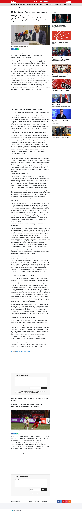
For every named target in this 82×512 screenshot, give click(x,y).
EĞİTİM (18, 4)
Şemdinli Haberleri (40, 506)
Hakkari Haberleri (28, 506)
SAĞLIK (52, 4)
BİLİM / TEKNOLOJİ (58, 4)
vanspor (25, 453)
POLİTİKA (22, 4)
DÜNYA (47, 4)
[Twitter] (14, 49)
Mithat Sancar (27, 351)
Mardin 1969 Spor (19, 453)
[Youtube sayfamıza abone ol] (63, 501)
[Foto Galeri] (15, 2)
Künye (35, 501)
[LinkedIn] (16, 49)
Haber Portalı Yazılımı (17, 510)
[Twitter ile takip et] (61, 501)
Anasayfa (14, 7)
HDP (17, 351)
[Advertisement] (5, 22)
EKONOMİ (36, 4)
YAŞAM (40, 4)
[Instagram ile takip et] (66, 501)
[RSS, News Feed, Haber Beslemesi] (69, 501)
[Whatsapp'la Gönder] (18, 49)
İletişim (38, 501)
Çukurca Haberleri (51, 506)
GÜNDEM (13, 4)
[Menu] (67, 2)
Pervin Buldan (21, 351)
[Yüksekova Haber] (41, 1)
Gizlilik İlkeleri (44, 501)
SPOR (44, 4)
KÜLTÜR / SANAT (29, 4)
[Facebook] (12, 49)
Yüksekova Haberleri (16, 506)
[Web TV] (13, 2)
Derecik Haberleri (62, 506)
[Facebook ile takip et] (58, 501)
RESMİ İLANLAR (67, 4)
